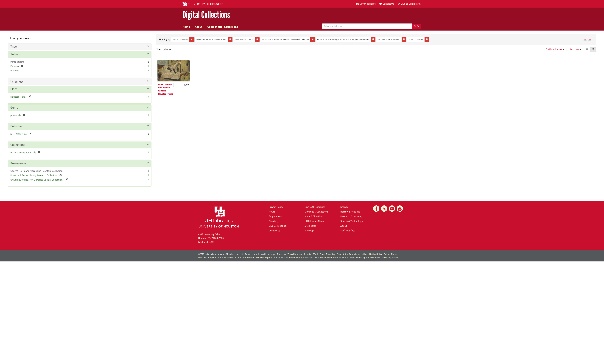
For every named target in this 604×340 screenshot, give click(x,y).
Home (186, 27)
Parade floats (17, 62)
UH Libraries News (314, 221)
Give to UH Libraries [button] (411, 4)
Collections (17, 145)
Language (16, 81)
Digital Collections (206, 15)
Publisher (16, 126)
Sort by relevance (554, 49)
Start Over (587, 39)
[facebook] (376, 208)
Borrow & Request (350, 211)
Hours (272, 211)
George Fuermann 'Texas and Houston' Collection (36, 171)
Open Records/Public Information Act (215, 257)
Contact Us (274, 230)
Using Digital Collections (222, 27)
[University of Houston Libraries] (218, 217)
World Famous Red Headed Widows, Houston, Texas (165, 89)
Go (417, 26)
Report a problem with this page (260, 254)
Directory (274, 221)
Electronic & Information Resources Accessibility (296, 257)
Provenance (18, 163)
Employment (275, 216)
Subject (15, 54)
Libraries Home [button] (367, 4)
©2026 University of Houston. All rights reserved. (220, 254)
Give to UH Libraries (315, 207)
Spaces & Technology (351, 221)
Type (13, 46)
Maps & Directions (314, 216)
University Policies (390, 257)
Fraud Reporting (327, 254)
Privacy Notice (390, 254)
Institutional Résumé (244, 257)
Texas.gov (281, 254)
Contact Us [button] (388, 4)
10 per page (574, 49)
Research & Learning (351, 216)
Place (13, 89)
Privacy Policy (276, 207)
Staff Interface (347, 230)
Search (344, 207)
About (198, 27)
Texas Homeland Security (299, 254)
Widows (14, 70)
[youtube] (400, 208)
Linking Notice (375, 254)
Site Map (309, 230)
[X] (384, 208)
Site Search (310, 226)
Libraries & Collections (316, 211)
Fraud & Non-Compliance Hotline (352, 254)
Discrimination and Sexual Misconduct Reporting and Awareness (350, 257)
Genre (14, 107)
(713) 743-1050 (206, 242)
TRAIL (315, 254)
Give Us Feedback (278, 226)
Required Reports (264, 257)
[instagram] (392, 208)
